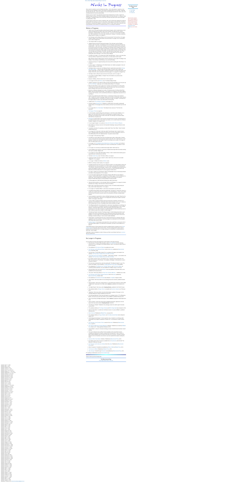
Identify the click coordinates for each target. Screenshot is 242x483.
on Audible (112, 277)
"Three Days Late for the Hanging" (95, 255)
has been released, (115, 289)
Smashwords (113, 340)
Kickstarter (104, 350)
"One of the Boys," (93, 83)
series (111, 249)
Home (86, 0)
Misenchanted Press (93, 275)
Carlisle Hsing (95, 155)
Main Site (106, 360)
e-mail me (123, 232)
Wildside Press (104, 313)
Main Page (90, 0)
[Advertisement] (133, 52)
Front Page (101, 360)
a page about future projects (133, 25)
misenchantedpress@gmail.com (18, 481)
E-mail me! (104, 0)
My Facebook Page (97, 0)
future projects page (105, 352)
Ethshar (100, 80)
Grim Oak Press (112, 243)
